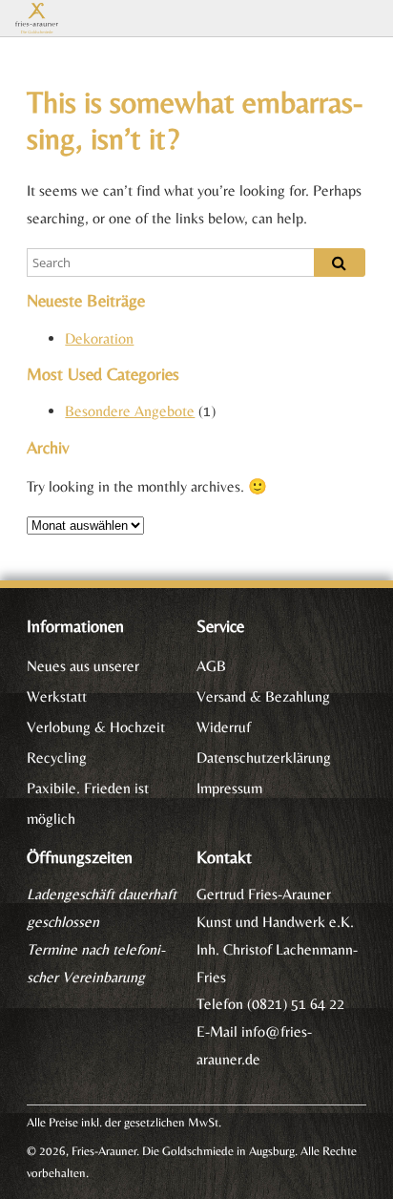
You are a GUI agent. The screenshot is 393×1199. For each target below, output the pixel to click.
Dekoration (99, 338)
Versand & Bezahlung (263, 696)
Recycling (57, 757)
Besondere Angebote (130, 411)
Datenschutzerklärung (263, 757)
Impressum (229, 788)
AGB (211, 666)
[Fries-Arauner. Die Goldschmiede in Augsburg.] (72, 18)
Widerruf (223, 727)
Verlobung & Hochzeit (96, 727)
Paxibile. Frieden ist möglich (88, 803)
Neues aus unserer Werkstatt (83, 681)
